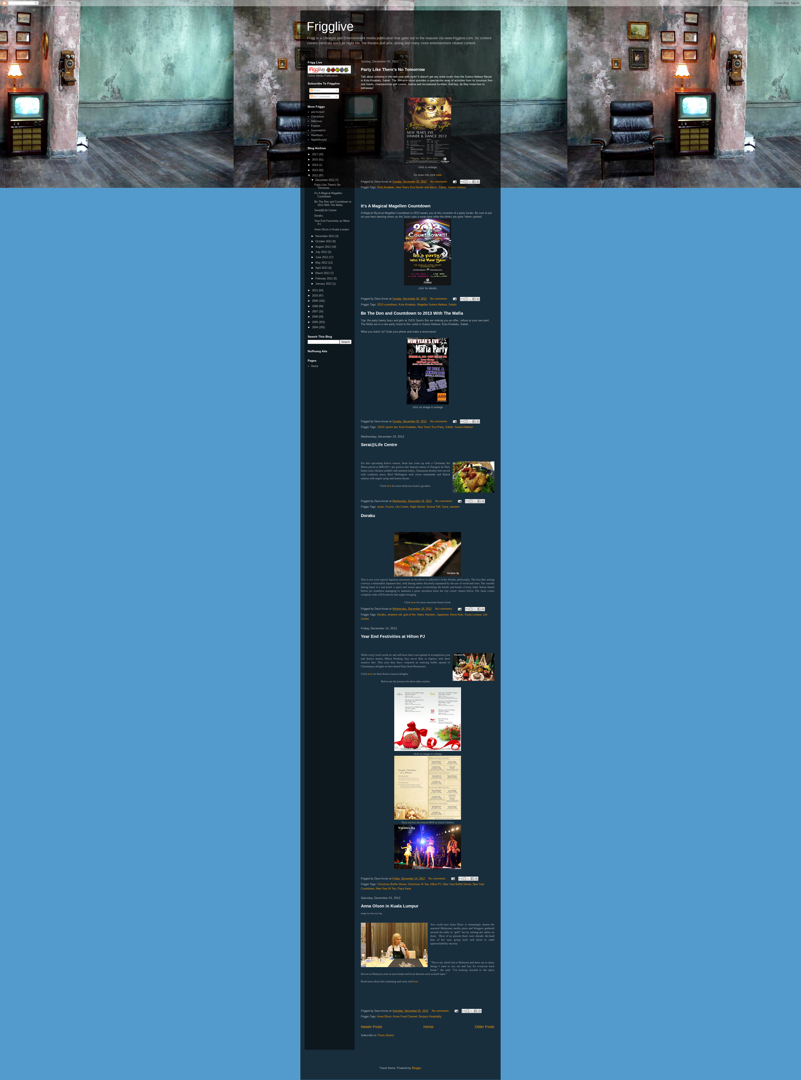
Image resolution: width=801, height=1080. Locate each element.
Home (428, 1027)
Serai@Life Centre (379, 444)
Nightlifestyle (319, 139)
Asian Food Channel (405, 1016)
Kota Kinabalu (385, 187)
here (439, 175)
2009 (315, 300)
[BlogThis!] (466, 182)
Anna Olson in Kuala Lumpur (389, 906)
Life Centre (401, 506)
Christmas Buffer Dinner (391, 884)
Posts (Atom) (386, 1035)
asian (380, 506)
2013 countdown (387, 304)
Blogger (416, 1068)
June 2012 (322, 257)
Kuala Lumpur (473, 614)
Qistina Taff (433, 506)
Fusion (389, 506)
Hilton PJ (435, 884)
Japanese (442, 614)
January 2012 (323, 283)
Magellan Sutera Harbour (432, 304)
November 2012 (325, 236)
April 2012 (321, 267)
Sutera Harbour (457, 187)
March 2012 (322, 273)
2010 (315, 295)
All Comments (321, 96)
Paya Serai (404, 888)
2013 (315, 170)
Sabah (442, 187)
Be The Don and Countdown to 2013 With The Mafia (412, 313)
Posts (317, 90)
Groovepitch (318, 130)
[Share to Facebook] (474, 182)
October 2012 (323, 241)
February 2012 (324, 278)
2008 (315, 306)
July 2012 (321, 252)
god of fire (409, 614)
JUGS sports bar (387, 427)
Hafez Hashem (426, 614)
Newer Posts (371, 1027)
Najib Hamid (417, 506)
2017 (315, 154)
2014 (315, 165)
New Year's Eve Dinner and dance (416, 187)
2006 (315, 316)
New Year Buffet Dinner (457, 884)
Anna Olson (384, 1016)
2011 (315, 290)
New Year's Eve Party (431, 427)
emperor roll (395, 614)
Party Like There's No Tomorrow (393, 69)
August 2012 (323, 246)
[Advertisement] (427, 196)
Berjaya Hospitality (430, 1016)
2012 (315, 175)
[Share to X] (470, 182)
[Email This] (462, 182)
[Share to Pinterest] (478, 182)
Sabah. (452, 304)
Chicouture (317, 116)
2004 (315, 327)
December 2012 (325, 180)
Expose (315, 125)
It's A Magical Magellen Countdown (396, 206)
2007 (315, 311)
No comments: (439, 181)
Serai (445, 506)
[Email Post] (454, 181)
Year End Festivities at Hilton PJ (393, 636)
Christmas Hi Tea (418, 884)
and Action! (318, 112)
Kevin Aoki (456, 614)
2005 (315, 322)
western (454, 506)
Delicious (316, 121)
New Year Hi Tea (386, 888)
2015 (315, 159)
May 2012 (321, 262)
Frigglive (330, 26)
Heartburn (317, 135)
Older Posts (484, 1027)
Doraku (368, 515)
